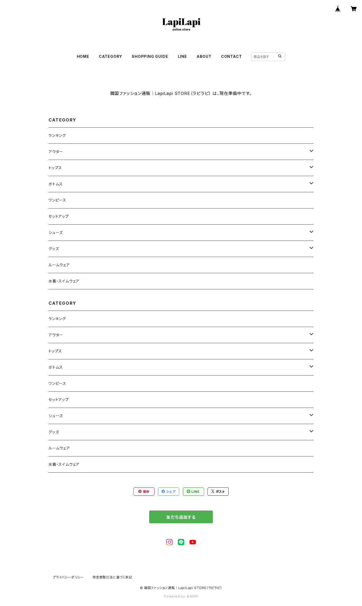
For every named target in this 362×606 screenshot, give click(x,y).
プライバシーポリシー (68, 577)
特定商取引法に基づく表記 (112, 577)
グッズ (53, 248)
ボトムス (55, 184)
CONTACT (231, 56)
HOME (83, 56)
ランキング (57, 135)
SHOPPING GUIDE (150, 56)
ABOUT (204, 56)
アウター (55, 151)
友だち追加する (181, 517)
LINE (182, 56)
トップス (55, 167)
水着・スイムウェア (64, 281)
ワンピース (57, 200)
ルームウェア (59, 265)
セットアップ (58, 216)
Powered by (175, 596)
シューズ (55, 232)
